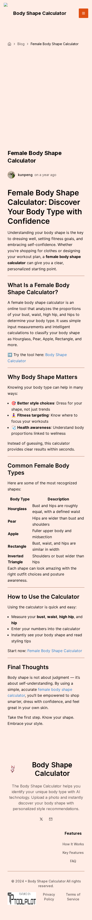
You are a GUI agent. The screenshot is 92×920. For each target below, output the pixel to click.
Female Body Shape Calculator (54, 650)
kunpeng (25, 175)
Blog (21, 44)
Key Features (73, 853)
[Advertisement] (46, 95)
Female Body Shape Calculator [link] (55, 44)
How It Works (73, 844)
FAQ (73, 861)
